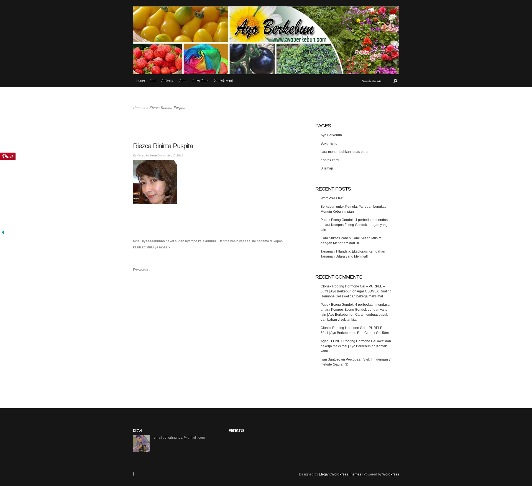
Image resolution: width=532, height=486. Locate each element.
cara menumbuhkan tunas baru (344, 152)
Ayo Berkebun (331, 135)
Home (140, 81)
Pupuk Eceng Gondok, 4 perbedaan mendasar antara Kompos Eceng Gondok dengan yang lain (356, 225)
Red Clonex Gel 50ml (373, 333)
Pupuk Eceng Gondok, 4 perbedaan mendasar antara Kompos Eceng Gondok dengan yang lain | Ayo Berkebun (356, 310)
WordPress (390, 474)
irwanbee (156, 155)
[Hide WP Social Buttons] (3, 234)
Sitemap (327, 168)
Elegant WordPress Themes (340, 474)
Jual (153, 81)
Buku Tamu (200, 81)
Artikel (167, 81)
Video (182, 81)
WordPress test (332, 198)
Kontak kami (223, 81)
